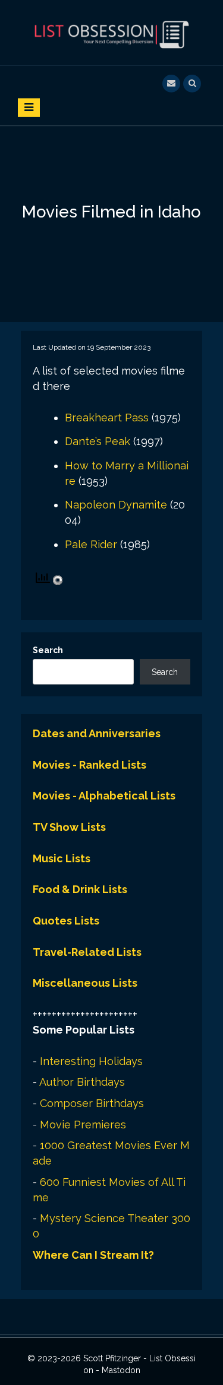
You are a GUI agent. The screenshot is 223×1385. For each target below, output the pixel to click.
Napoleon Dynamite (116, 504)
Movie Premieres (83, 1124)
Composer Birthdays (92, 1103)
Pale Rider (91, 544)
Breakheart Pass (107, 417)
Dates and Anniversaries (97, 733)
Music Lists (61, 858)
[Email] (171, 82)
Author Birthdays (82, 1082)
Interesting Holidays (91, 1061)
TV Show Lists (69, 827)
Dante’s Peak (97, 441)
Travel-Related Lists (87, 952)
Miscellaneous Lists (85, 983)
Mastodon (121, 1370)
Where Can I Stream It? (93, 1255)
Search (48, 650)
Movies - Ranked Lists (89, 765)
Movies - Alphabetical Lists (104, 795)
